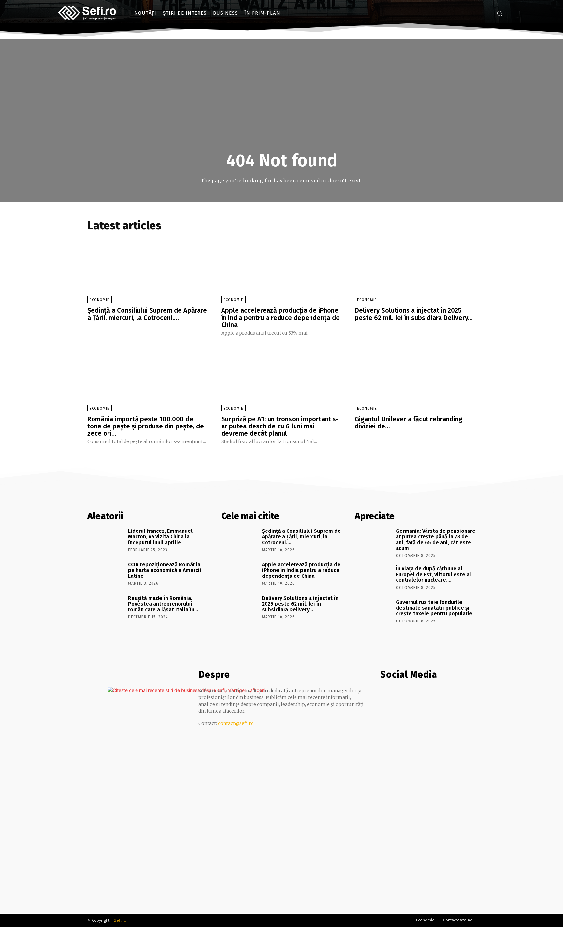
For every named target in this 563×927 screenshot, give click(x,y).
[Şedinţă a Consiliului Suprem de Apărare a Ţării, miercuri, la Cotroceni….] (147, 269)
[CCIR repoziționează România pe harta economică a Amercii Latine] (105, 574)
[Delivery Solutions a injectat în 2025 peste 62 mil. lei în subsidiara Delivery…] (415, 269)
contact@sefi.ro (236, 723)
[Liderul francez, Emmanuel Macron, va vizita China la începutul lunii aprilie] (105, 540)
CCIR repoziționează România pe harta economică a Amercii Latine (164, 570)
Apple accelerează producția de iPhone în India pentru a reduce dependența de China (280, 318)
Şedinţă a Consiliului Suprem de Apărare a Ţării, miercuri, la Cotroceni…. (147, 314)
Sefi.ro (120, 920)
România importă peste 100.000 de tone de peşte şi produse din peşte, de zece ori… (145, 426)
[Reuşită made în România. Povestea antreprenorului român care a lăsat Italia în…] (105, 607)
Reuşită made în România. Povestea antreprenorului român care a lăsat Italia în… (163, 604)
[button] (499, 13)
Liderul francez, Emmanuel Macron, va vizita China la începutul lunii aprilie (160, 537)
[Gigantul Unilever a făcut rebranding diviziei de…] (415, 378)
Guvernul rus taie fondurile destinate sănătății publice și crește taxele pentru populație (434, 608)
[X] (410, 693)
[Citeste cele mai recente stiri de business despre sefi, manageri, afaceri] (87, 13)
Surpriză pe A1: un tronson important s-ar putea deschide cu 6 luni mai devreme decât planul (280, 426)
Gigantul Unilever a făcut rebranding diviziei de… (408, 422)
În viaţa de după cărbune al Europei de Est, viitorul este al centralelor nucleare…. (433, 574)
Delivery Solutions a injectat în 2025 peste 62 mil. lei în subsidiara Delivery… (414, 314)
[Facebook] (475, 13)
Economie (99, 300)
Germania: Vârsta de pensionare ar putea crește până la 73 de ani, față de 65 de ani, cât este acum (435, 539)
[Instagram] (485, 13)
